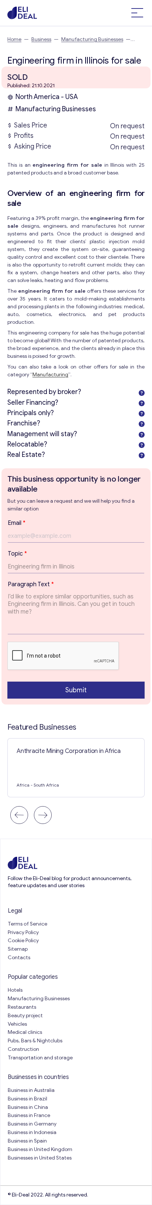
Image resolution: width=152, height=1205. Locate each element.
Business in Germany (32, 1124)
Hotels (15, 990)
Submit (76, 690)
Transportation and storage (40, 1058)
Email (16, 523)
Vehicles (17, 1024)
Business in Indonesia (32, 1132)
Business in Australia (31, 1090)
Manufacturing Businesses (92, 39)
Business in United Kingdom (40, 1149)
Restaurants (22, 1007)
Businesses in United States (40, 1158)
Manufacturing (50, 374)
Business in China (28, 1107)
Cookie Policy (23, 940)
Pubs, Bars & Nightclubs (35, 1041)
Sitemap (18, 949)
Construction (23, 1049)
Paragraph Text (31, 584)
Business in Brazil (27, 1099)
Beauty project (25, 1015)
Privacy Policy (23, 932)
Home (14, 39)
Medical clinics (25, 1032)
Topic (17, 553)
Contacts (19, 957)
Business (41, 39)
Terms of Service (27, 924)
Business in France (29, 1115)
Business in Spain (27, 1141)
